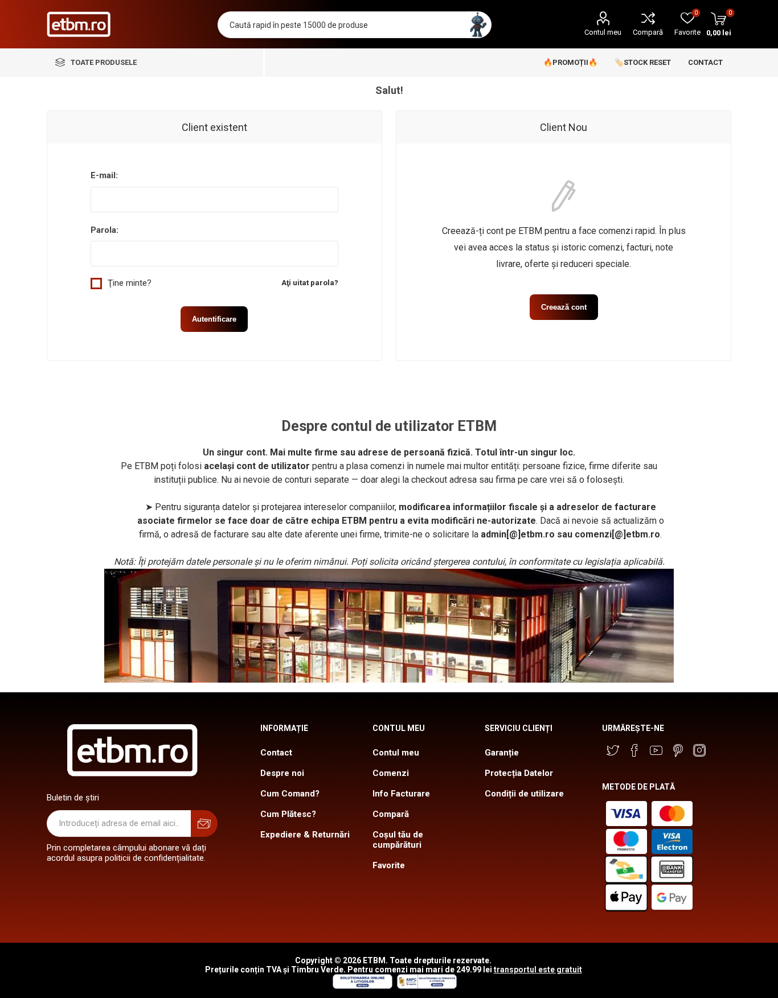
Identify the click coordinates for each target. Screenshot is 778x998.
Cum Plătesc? (288, 814)
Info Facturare (401, 793)
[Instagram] (699, 750)
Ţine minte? (129, 283)
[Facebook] (634, 750)
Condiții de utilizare (524, 793)
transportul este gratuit (538, 969)
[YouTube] (656, 750)
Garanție (502, 753)
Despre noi (282, 773)
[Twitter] (613, 750)
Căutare (478, 24)
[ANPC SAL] (425, 986)
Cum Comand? (290, 793)
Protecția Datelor (519, 773)
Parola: (104, 230)
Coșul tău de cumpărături (397, 839)
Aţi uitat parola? (309, 282)
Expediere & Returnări (305, 834)
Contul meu (602, 32)
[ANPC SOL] (362, 986)
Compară (648, 32)
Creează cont (564, 307)
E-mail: (104, 175)
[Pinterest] (678, 750)
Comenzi (390, 773)
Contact (276, 753)
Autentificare (214, 319)
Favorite (388, 865)
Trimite (204, 823)
